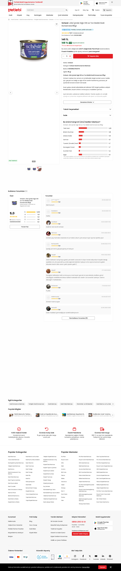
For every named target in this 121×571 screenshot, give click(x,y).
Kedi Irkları (32, 529)
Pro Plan (63, 456)
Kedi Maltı (28, 485)
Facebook (83, 559)
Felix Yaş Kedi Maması (103, 456)
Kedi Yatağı (29, 469)
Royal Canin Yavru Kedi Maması (103, 495)
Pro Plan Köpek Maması (103, 463)
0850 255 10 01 (79, 521)
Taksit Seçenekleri (71, 109)
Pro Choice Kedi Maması (104, 459)
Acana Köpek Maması (103, 475)
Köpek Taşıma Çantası (49, 467)
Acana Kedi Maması (85, 469)
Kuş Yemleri (46, 486)
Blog (30, 521)
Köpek (19, 15)
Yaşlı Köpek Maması (31, 500)
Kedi (10, 15)
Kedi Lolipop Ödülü (48, 502)
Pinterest (110, 559)
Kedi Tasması (30, 466)
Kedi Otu (28, 475)
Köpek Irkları (33, 533)
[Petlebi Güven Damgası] (42, 557)
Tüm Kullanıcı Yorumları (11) (78, 318)
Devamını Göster (86, 102)
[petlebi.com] (9, 19)
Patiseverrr (54, 285)
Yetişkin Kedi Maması (14, 466)
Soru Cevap (33, 525)
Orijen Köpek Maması (103, 488)
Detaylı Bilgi (86, 567)
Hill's (62, 463)
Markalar (49, 15)
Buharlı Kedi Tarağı (31, 488)
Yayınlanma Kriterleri (15, 221)
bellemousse (55, 296)
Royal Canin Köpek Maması (104, 466)
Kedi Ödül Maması (67, 404)
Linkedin (102, 559)
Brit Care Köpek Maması (103, 478)
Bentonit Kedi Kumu (13, 496)
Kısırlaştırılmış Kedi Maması (16, 463)
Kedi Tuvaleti (11, 486)
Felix (62, 500)
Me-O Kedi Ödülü (101, 499)
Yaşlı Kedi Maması (31, 497)
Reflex (62, 478)
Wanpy (63, 488)
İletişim (10, 536)
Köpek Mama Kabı (48, 474)
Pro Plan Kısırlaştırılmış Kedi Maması (86, 485)
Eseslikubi (54, 222)
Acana (63, 469)
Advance (64, 481)
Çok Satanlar (63, 15)
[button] (57, 92)
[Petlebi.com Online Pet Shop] (14, 10)
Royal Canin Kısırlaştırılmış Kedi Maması (86, 490)
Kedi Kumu (11, 469)
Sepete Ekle (94, 56)
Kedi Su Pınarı (12, 492)
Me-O (62, 491)
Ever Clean (64, 494)
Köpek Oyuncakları (48, 471)
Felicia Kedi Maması (84, 475)
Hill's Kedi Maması (84, 463)
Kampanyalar (78, 15)
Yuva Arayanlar (106, 15)
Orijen (62, 485)
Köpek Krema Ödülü (13, 502)
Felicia (63, 475)
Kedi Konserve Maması (17, 404)
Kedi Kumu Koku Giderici (33, 459)
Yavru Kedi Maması (13, 459)
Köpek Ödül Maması (49, 464)
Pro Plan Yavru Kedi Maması (104, 491)
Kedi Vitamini (29, 463)
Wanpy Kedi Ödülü (84, 504)
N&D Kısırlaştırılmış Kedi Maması (85, 499)
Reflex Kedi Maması (84, 478)
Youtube (96, 559)
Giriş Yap (85, 10)
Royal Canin (64, 459)
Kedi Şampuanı (30, 481)
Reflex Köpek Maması (103, 485)
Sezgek (53, 255)
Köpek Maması (30, 491)
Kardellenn (54, 211)
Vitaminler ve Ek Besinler (84, 404)
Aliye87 (53, 270)
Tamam (102, 567)
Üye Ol (77, 10)
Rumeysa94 (55, 244)
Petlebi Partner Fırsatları (16, 529)
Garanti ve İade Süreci (58, 533)
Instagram (75, 559)
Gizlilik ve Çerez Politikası (59, 540)
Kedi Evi (28, 478)
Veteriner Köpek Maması (50, 499)
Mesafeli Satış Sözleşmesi (59, 525)
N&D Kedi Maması (84, 466)
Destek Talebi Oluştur (80, 534)
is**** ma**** (55, 200)
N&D (62, 466)
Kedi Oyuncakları (13, 483)
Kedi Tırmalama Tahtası (15, 489)
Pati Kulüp (92, 15)
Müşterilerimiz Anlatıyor (15, 533)
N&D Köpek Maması (102, 472)
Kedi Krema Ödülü (13, 499)
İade (65, 115)
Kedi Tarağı (29, 472)
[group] (21, 415)
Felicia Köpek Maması (103, 481)
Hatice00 (54, 307)
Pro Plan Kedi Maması (85, 456)
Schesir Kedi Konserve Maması (79, 66)
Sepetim (109, 10)
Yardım (97, 10)
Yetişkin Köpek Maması (49, 456)
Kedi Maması (52, 404)
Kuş (28, 15)
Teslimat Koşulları (56, 529)
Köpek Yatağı (47, 480)
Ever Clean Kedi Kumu (103, 502)
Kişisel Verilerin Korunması (59, 536)
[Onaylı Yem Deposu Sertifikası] (53, 557)
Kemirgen (37, 15)
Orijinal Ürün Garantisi (15, 525)
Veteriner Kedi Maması (49, 496)
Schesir (65, 23)
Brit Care (63, 472)
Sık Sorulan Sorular (57, 521)
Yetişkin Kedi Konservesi (36, 404)
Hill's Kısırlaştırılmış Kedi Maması (85, 495)
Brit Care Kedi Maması (85, 472)
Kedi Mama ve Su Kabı (104, 404)
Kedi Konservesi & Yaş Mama (14, 473)
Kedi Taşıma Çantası (14, 480)
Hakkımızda (12, 521)
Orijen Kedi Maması (84, 481)
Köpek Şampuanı (48, 483)
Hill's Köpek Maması (102, 469)
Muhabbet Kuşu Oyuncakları (51, 492)
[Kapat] (111, 2)
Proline (63, 497)
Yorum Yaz (24, 227)
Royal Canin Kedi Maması (86, 459)
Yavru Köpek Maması (32, 494)
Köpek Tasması (47, 477)
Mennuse (54, 233)
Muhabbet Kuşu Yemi (49, 489)
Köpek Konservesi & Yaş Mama (50, 460)
